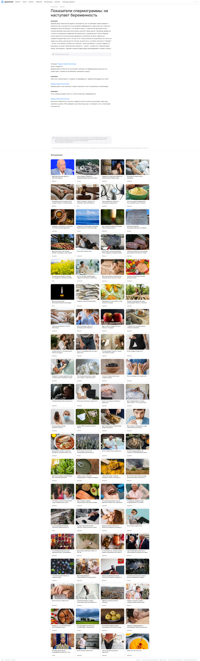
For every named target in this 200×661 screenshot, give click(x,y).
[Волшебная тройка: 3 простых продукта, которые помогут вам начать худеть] (62, 445)
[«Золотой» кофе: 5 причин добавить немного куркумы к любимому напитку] (112, 470)
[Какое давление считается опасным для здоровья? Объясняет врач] (112, 196)
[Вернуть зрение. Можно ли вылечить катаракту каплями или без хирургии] (112, 520)
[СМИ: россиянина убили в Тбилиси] (112, 595)
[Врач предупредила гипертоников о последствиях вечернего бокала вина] (87, 570)
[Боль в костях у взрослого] (62, 595)
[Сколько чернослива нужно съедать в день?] (112, 370)
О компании (7, 659)
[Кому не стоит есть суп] (137, 645)
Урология (62, 6)
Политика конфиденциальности (190, 659)
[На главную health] (8, 2)
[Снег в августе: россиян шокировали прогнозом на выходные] (87, 445)
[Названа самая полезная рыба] (87, 296)
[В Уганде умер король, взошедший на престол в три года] (62, 645)
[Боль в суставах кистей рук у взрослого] (112, 395)
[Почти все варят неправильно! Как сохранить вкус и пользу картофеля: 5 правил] (137, 196)
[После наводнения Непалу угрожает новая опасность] (62, 520)
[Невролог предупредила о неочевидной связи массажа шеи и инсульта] (137, 620)
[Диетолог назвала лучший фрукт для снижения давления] (62, 470)
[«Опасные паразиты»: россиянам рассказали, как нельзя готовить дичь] (137, 246)
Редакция (138, 659)
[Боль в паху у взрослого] (137, 520)
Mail (2, 659)
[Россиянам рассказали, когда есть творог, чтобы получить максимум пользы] (87, 370)
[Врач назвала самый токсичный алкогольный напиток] (112, 221)
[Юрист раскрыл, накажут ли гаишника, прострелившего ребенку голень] (87, 196)
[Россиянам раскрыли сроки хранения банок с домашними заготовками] (62, 545)
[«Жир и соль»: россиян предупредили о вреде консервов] (87, 470)
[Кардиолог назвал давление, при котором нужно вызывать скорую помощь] (62, 370)
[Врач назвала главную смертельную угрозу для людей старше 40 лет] (87, 495)
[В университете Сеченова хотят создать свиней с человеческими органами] (62, 196)
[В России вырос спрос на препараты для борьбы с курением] (87, 320)
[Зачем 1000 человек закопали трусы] (87, 420)
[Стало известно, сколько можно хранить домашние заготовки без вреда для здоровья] (112, 545)
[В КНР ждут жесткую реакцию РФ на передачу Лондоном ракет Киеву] (112, 246)
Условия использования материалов (149, 659)
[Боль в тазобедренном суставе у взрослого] (87, 345)
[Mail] (2, 2)
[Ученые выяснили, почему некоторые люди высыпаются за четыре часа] (87, 595)
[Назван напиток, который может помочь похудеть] (62, 345)
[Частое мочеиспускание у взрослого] (112, 645)
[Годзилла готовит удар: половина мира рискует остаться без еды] (87, 221)
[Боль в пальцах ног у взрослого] (137, 370)
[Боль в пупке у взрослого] (87, 645)
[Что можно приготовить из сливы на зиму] (62, 570)
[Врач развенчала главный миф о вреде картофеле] (112, 420)
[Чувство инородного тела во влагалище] (62, 320)
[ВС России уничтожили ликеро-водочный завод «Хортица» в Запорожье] (137, 470)
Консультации (54, 6)
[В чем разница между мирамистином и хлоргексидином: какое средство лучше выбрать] (62, 420)
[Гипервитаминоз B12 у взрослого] (62, 395)
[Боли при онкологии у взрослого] (87, 395)
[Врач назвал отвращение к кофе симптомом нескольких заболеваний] (137, 420)
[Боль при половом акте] (87, 246)
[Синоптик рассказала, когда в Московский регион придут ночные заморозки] (137, 570)
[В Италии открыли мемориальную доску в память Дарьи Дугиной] (137, 221)
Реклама (13, 659)
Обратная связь (163, 659)
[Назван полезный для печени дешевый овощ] (137, 271)
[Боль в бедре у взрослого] (137, 345)
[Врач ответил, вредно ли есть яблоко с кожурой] (112, 320)
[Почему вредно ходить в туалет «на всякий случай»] (112, 345)
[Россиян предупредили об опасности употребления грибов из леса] (137, 445)
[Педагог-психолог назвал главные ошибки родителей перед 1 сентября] (137, 595)
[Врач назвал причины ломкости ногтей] (87, 545)
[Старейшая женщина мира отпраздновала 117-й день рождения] (137, 495)
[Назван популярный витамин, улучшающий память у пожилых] (137, 296)
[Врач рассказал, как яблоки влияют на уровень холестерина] (62, 246)
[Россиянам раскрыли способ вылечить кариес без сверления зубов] (112, 495)
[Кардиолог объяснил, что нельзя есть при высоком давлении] (62, 221)
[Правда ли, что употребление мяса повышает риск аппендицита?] (62, 620)
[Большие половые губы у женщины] (137, 171)
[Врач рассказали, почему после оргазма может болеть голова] (112, 271)
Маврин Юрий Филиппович (67, 64)
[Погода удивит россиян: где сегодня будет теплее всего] (87, 620)
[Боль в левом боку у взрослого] (112, 445)
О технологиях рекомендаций (175, 659)
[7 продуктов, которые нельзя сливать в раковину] (137, 320)
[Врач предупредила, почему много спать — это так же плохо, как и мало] (137, 395)
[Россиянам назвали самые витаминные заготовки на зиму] (112, 620)
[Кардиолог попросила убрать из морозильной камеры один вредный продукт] (112, 171)
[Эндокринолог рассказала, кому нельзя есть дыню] (112, 296)
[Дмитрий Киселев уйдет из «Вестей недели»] (62, 171)
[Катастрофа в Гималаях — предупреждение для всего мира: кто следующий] (87, 171)
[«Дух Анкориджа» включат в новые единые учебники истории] (137, 545)
